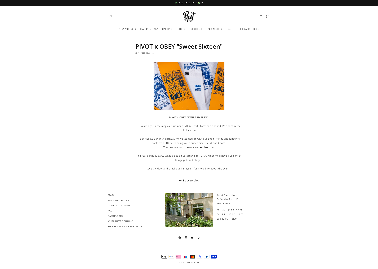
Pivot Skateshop (193, 262)
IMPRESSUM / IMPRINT (120, 205)
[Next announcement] (269, 3)
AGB (110, 210)
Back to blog (191, 180)
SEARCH (112, 195)
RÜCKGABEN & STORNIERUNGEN (125, 226)
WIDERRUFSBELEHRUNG (120, 221)
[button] (111, 16)
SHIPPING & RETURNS (119, 200)
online (204, 147)
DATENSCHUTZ (115, 216)
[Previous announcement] (109, 3)
